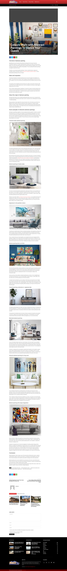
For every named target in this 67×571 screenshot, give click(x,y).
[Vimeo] (55, 5)
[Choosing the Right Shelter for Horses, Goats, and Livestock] (14, 499)
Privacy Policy (31, 1)
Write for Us (37, 1)
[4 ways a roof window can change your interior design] (28, 548)
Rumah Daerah (24, 570)
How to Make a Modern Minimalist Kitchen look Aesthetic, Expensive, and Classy (34, 481)
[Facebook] (51, 5)
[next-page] (11, 508)
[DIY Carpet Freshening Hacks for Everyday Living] (11, 552)
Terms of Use (25, 1)
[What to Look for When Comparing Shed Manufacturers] (25, 499)
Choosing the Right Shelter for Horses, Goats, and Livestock (19, 543)
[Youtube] (57, 5)
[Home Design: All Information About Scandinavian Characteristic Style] (28, 543)
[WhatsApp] (16, 57)
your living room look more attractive (25, 196)
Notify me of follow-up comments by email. (16, 531)
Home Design (13, 7)
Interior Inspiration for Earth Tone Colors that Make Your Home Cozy (16, 481)
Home (20, 1)
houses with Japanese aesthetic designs (29, 71)
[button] (57, 1)
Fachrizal (12, 53)
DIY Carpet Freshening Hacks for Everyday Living (19, 551)
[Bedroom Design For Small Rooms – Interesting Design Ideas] (28, 552)
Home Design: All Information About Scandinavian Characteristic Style (36, 543)
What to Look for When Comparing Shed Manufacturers (23, 504)
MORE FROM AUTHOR (20, 493)
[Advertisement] (33, 15)
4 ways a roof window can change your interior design (35, 547)
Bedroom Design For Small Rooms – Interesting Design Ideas (35, 552)
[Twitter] (54, 5)
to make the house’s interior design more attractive (25, 157)
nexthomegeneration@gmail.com (30, 566)
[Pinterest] (14, 57)
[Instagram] (52, 5)
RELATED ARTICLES (13, 493)
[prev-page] (9, 508)
